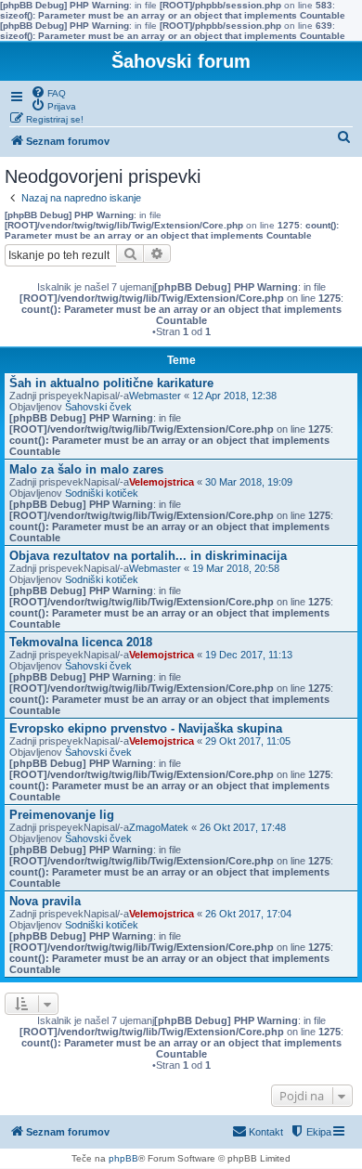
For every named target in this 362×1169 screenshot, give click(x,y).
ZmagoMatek (158, 827)
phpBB (123, 1158)
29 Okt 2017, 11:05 (248, 741)
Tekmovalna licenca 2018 (80, 642)
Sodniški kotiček (101, 493)
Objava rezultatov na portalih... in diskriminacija (148, 556)
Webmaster (155, 395)
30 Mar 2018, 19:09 (248, 481)
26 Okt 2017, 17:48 (243, 827)
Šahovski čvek (98, 406)
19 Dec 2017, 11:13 (248, 654)
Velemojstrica (161, 481)
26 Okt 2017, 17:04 (248, 913)
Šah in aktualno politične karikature (111, 383)
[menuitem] (48, 91)
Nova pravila (45, 901)
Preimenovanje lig (61, 815)
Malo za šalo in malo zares (86, 469)
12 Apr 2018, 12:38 (234, 395)
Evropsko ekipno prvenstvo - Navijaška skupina (145, 728)
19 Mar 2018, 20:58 (235, 568)
